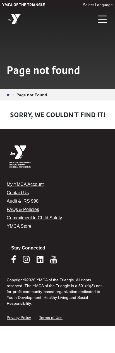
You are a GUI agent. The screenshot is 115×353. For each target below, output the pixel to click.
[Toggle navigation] (102, 19)
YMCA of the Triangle (23, 4)
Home (9, 95)
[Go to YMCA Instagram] (26, 261)
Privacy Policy (19, 317)
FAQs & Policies (23, 209)
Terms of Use (51, 317)
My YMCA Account (25, 184)
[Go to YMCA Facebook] (13, 261)
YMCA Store (19, 226)
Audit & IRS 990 (23, 201)
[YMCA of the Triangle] (14, 19)
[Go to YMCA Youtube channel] (53, 259)
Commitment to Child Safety (34, 217)
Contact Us (18, 192)
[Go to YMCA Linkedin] (40, 261)
